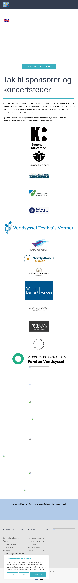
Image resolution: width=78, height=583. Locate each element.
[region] (26, 567)
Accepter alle (38, 575)
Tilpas (12, 575)
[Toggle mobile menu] (74, 4)
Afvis (24, 575)
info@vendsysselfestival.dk (13, 553)
